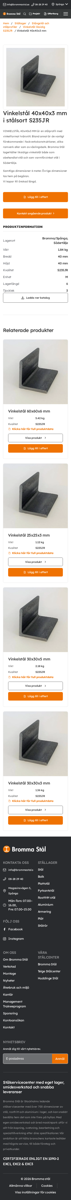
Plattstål (44, 883)
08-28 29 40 (15, 879)
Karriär (8, 994)
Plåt (40, 918)
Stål (40, 869)
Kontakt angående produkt (34, 213)
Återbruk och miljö (16, 987)
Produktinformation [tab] (23, 227)
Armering (44, 911)
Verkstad (9, 966)
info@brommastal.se (18, 4)
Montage (9, 973)
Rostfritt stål (46, 897)
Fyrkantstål (46, 890)
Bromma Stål (47, 964)
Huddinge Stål (48, 978)
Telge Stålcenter (49, 971)
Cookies (47, 1186)
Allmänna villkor (20, 1186)
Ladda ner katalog (38, 297)
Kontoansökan (13, 1020)
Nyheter (9, 980)
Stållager (20, 23)
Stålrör (43, 925)
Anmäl (60, 1059)
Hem (6, 23)
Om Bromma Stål (15, 959)
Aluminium (45, 904)
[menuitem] (47, 14)
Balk (41, 876)
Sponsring (10, 1013)
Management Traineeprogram (14, 1004)
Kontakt (9, 1027)
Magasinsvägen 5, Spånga (19, 890)
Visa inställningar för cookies (35, 1192)
